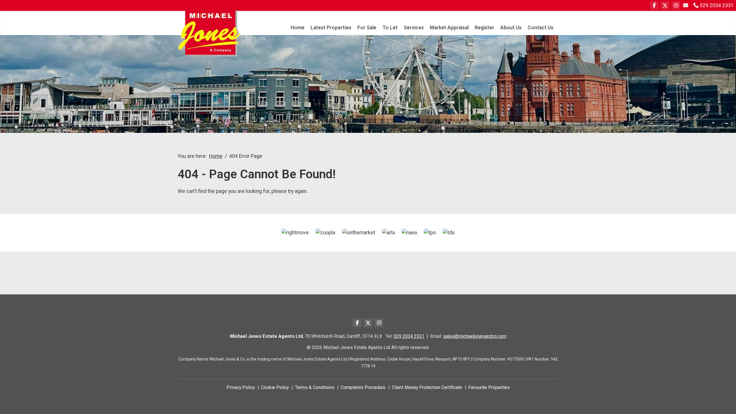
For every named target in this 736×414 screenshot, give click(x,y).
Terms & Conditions (314, 387)
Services (414, 27)
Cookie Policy (275, 387)
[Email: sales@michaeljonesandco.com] (686, 5)
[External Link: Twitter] (665, 5)
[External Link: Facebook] (654, 5)
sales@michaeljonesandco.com (474, 336)
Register (484, 27)
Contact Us (540, 27)
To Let (390, 27)
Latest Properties (330, 27)
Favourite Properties (489, 387)
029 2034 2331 (409, 336)
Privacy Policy (241, 387)
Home (297, 27)
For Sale (366, 27)
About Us (511, 27)
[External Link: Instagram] (676, 5)
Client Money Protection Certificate (427, 387)
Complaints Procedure (363, 387)
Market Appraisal (449, 27)
